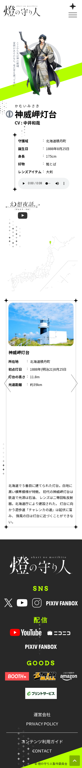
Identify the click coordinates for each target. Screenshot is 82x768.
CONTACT (42, 750)
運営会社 (42, 714)
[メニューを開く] (73, 9)
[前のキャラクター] (7, 384)
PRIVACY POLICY (42, 723)
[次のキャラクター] (74, 384)
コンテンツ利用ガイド (42, 741)
